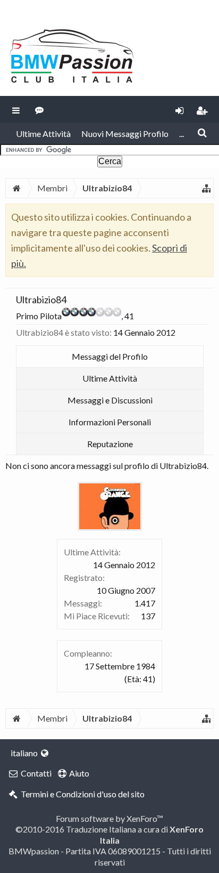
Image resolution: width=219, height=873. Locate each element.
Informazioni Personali (110, 422)
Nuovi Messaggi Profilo (125, 133)
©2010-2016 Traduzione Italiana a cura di (109, 834)
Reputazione (110, 444)
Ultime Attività (43, 133)
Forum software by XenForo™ (109, 818)
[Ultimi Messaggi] (39, 109)
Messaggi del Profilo (110, 356)
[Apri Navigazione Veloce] (206, 188)
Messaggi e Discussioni (110, 400)
